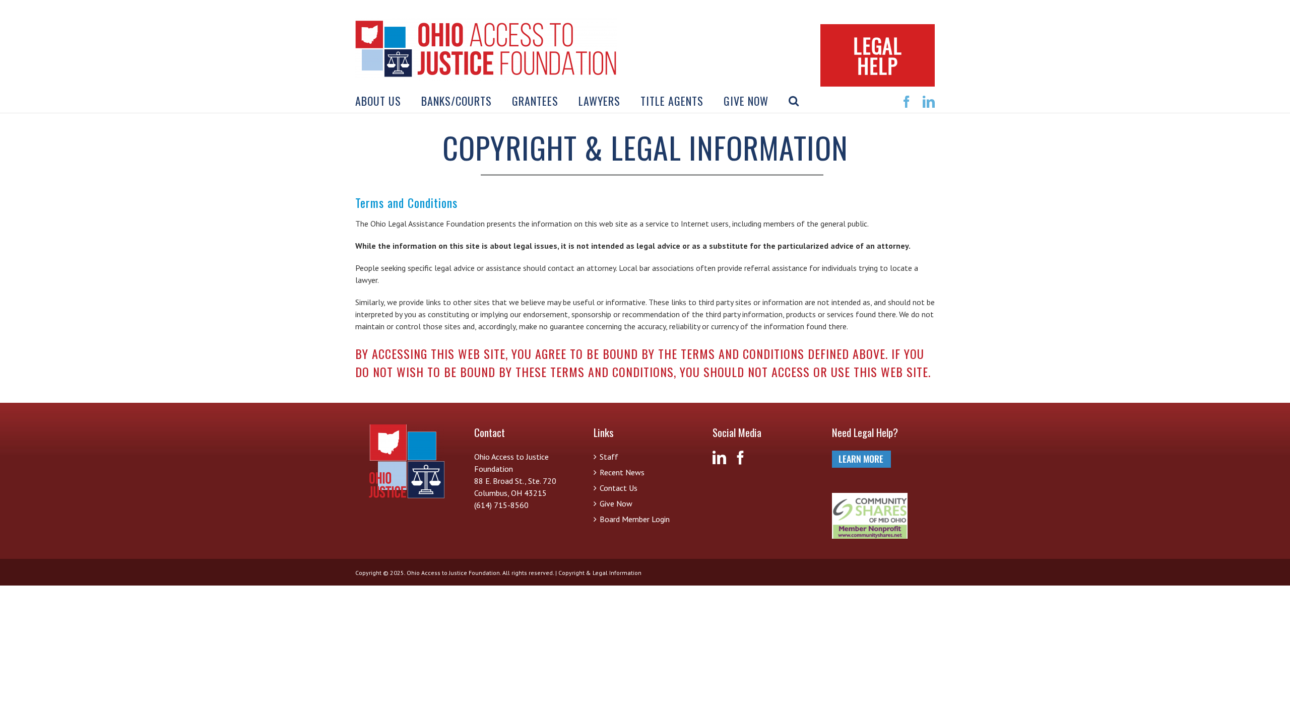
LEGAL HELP (877, 55)
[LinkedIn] (719, 457)
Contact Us (618, 488)
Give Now (616, 503)
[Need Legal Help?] (861, 457)
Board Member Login (635, 519)
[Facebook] (740, 457)
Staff (609, 457)
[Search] (794, 101)
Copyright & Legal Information (599, 572)
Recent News (622, 472)
